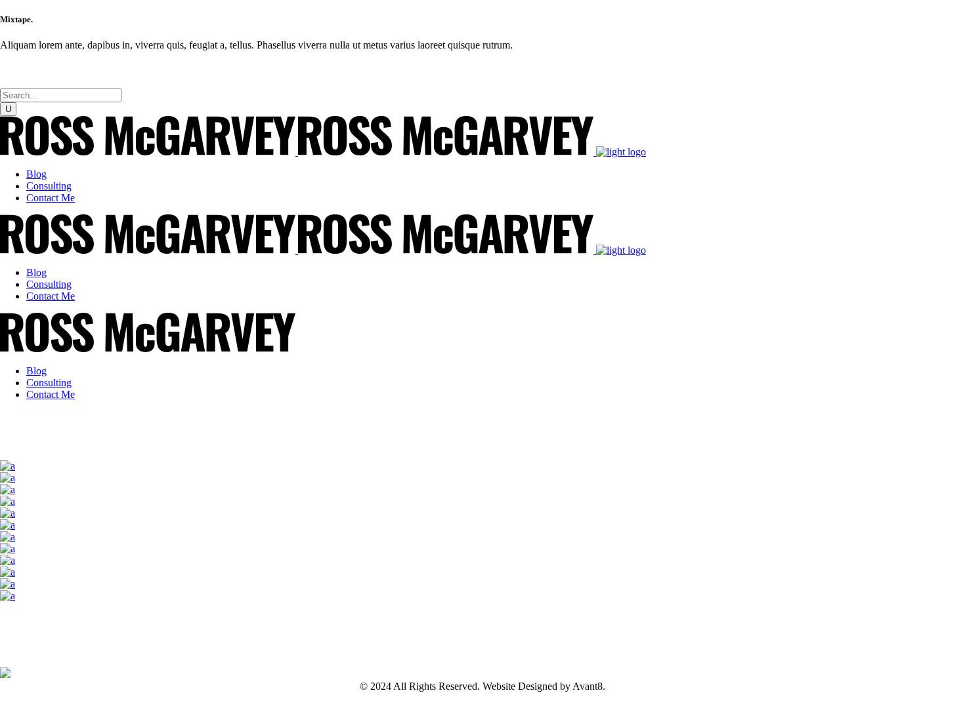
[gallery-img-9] (7, 560)
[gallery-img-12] (7, 595)
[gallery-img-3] (7, 489)
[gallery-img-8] (7, 548)
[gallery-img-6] (7, 524)
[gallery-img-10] (7, 572)
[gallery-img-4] (7, 501)
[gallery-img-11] (7, 583)
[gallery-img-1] (7, 465)
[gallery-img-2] (7, 477)
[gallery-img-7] (7, 536)
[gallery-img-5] (7, 513)
